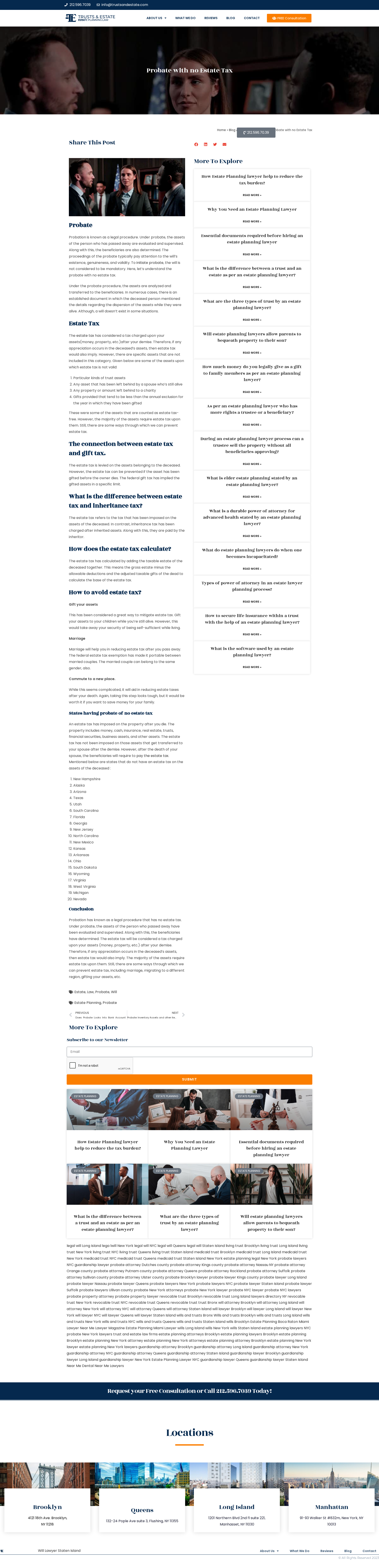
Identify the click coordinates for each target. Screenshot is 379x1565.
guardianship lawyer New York (125, 1359)
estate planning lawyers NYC (286, 1328)
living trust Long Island (279, 1245)
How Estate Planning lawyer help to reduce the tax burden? (252, 179)
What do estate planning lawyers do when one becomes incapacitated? (252, 553)
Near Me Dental (80, 1365)
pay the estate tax (152, 755)
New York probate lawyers (283, 1258)
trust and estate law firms (135, 1334)
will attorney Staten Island (188, 1308)
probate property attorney (90, 1296)
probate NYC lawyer (246, 1290)
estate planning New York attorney (113, 1340)
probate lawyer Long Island (283, 1277)
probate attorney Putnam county (123, 1270)
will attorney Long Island (277, 1302)
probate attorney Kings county (196, 1264)
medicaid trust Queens (136, 1258)
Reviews (211, 18)
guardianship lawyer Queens (224, 1359)
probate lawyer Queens (128, 1283)
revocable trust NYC (110, 1302)
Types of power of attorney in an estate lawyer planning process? (252, 586)
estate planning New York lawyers (108, 1346)
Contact (252, 18)
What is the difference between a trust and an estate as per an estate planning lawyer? (252, 271)
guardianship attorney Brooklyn (165, 1346)
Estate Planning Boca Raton (274, 1321)
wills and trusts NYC (118, 1321)
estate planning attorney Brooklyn (236, 1340)
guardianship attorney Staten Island (198, 1353)
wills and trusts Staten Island (201, 1321)
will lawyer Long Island (266, 1308)
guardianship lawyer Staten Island (279, 1359)
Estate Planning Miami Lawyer (151, 1328)
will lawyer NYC (88, 1315)
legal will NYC (145, 1245)
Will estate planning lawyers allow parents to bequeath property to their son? (252, 337)
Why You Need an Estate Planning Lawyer (252, 209)
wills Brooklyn (237, 1321)
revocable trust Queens (149, 1302)
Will (114, 991)
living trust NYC (105, 1252)
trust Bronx (207, 1302)
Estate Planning (87, 1002)
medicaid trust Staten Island (181, 1258)
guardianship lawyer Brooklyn (255, 1353)
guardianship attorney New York (280, 1346)
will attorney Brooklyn (237, 1302)
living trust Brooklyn (242, 1245)
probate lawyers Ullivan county (106, 1290)
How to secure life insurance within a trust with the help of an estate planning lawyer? (252, 618)
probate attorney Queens (175, 1270)
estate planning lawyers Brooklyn (249, 1334)
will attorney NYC (114, 1308)
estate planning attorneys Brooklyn (189, 1334)
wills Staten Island (245, 1328)
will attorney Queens (148, 1308)
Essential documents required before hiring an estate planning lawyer (252, 238)
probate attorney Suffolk (268, 1270)
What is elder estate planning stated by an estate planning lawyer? (252, 481)
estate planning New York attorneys (175, 1340)
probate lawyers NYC (214, 1283)
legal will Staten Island (206, 1245)
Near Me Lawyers (109, 1365)
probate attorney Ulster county (136, 1277)
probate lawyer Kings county (234, 1277)
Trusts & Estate (96, 16)
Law (90, 991)
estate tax (85, 335)
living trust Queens (135, 1252)
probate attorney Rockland (222, 1270)
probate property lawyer (137, 1296)
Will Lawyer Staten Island (59, 1550)
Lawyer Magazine (110, 1328)
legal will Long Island (84, 1245)
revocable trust (183, 1302)
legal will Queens (171, 1245)
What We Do (185, 18)
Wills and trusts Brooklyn (235, 1315)
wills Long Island (190, 1328)
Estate (80, 991)
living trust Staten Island (172, 1252)
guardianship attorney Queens (140, 1353)
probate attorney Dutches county (139, 1264)
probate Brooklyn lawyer (186, 1277)
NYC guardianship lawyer (88, 1264)
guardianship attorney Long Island (223, 1346)
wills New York (217, 1328)
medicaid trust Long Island (258, 1252)
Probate (102, 991)
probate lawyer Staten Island (259, 1283)
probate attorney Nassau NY (249, 1264)
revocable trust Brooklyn (180, 1296)
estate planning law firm (93, 20)
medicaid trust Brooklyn (214, 1252)
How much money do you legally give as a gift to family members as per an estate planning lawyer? (252, 373)
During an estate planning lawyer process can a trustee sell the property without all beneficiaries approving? (252, 445)
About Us (154, 18)
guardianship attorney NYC (90, 1353)
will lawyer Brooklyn (229, 1308)
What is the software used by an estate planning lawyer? (252, 651)
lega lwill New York (117, 1245)
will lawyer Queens (118, 1315)
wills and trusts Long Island (279, 1315)
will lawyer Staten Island (155, 1315)
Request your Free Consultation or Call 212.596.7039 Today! (189, 1391)
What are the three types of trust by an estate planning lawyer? (252, 304)
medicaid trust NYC (100, 1258)
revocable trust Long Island (226, 1296)
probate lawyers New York (172, 1283)
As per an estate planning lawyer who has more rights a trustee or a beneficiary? (252, 409)
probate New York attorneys (158, 1290)
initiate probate (149, 262)
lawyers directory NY (269, 1296)
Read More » (252, 195)
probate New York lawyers (89, 1334)
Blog (230, 18)
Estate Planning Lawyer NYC (175, 1359)
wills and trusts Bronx (195, 1315)
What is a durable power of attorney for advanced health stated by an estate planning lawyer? (252, 517)
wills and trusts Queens (156, 1321)
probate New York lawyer (206, 1290)
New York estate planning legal (233, 1258)
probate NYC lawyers (283, 1290)
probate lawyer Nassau (87, 1283)
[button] (196, 144)
